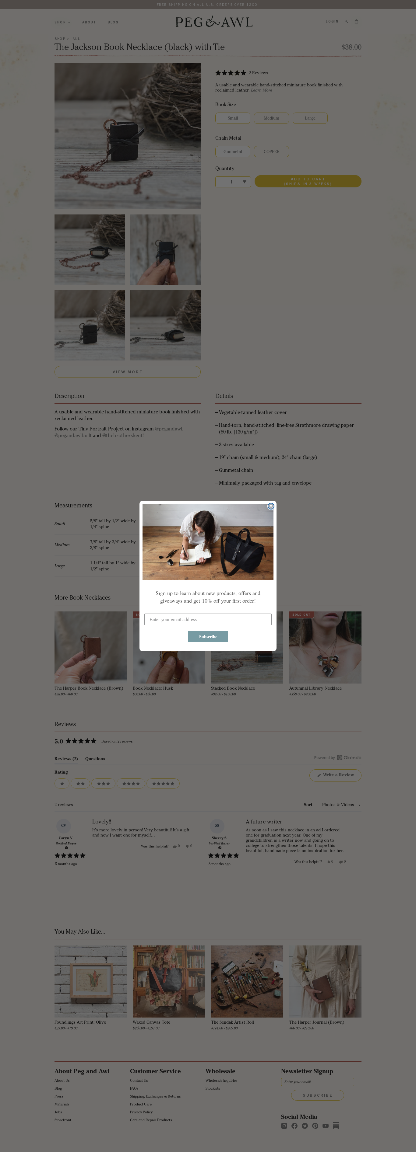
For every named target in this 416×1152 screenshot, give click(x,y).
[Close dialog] (271, 506)
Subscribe (208, 636)
